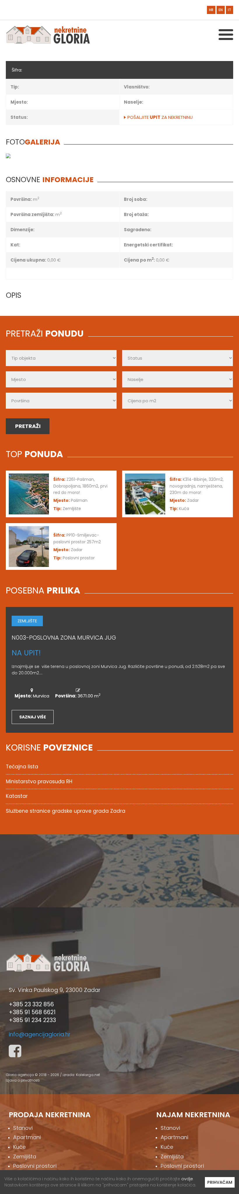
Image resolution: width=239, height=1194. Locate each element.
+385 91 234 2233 (32, 1020)
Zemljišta (24, 1156)
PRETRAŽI (28, 426)
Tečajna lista (22, 766)
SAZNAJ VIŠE (32, 717)
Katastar (17, 796)
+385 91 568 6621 (32, 1012)
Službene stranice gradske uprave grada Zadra (65, 810)
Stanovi (23, 1128)
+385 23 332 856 (31, 1004)
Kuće (19, 1147)
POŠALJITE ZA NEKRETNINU (160, 117)
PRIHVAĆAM (219, 1182)
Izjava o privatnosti (23, 1080)
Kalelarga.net (88, 1074)
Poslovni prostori (35, 1165)
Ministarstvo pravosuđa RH (39, 781)
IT (229, 9)
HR (211, 9)
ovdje (187, 1179)
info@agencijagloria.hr (40, 1034)
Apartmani (27, 1137)
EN (221, 9)
